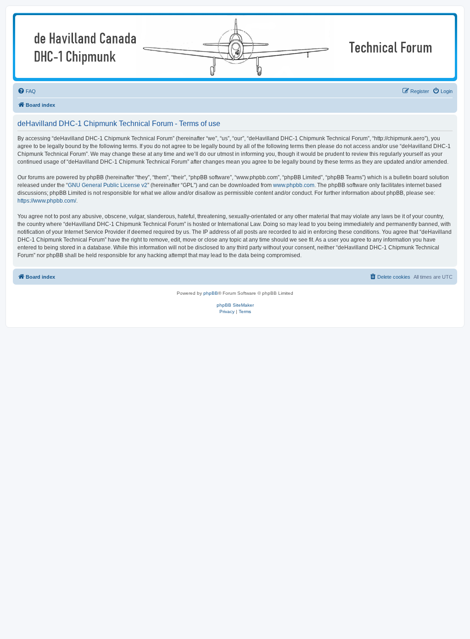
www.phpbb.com (293, 185)
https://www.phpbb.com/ (46, 201)
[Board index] (235, 46)
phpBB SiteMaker (235, 305)
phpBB (210, 293)
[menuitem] (26, 91)
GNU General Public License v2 (107, 185)
